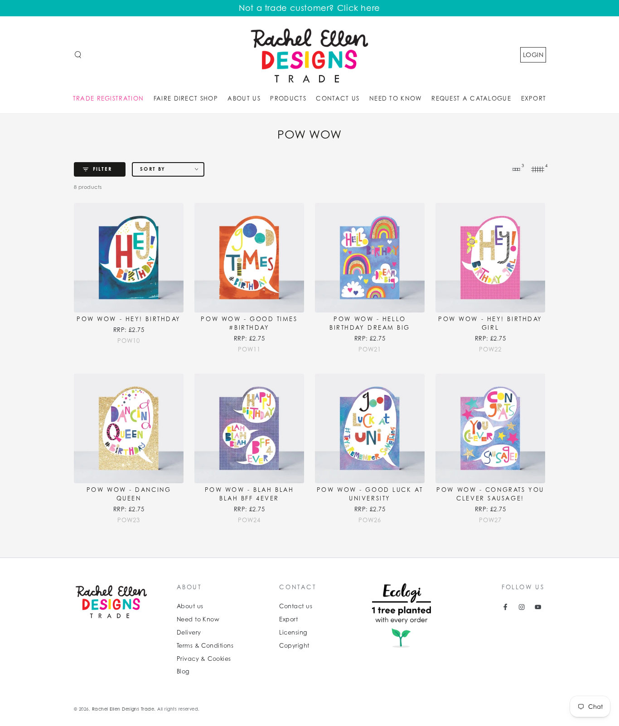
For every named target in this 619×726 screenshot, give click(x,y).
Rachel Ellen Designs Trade (123, 709)
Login (533, 54)
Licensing (293, 632)
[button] (77, 55)
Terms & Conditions (205, 645)
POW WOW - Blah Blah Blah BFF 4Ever (249, 494)
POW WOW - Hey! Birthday (129, 319)
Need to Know (198, 619)
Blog (183, 671)
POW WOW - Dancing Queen (129, 494)
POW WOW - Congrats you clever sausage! (490, 494)
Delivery (189, 632)
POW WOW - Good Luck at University (370, 494)
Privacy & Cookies (204, 658)
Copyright (294, 645)
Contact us (295, 606)
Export (288, 619)
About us (190, 606)
